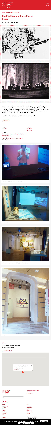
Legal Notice (29, 409)
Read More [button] (5, 120)
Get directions (6, 350)
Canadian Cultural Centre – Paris (7, 5)
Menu (47, 5)
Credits (28, 413)
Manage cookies (30, 411)
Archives (4, 413)
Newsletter (4, 411)
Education (4, 410)
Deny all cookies (22, 423)
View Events (16, 369)
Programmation (9, 12)
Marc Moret (29, 128)
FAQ (27, 404)
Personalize (30, 423)
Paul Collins (29, 130)
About (3, 404)
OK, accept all (44, 421)
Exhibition (4, 128)
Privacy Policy (29, 407)
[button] (23, 372)
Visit (3, 414)
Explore (3, 409)
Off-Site (4, 407)
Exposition (16, 12)
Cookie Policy (29, 410)
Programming (5, 406)
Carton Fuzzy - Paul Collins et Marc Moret (11, 138)
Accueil (3, 12)
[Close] (31, 365)
